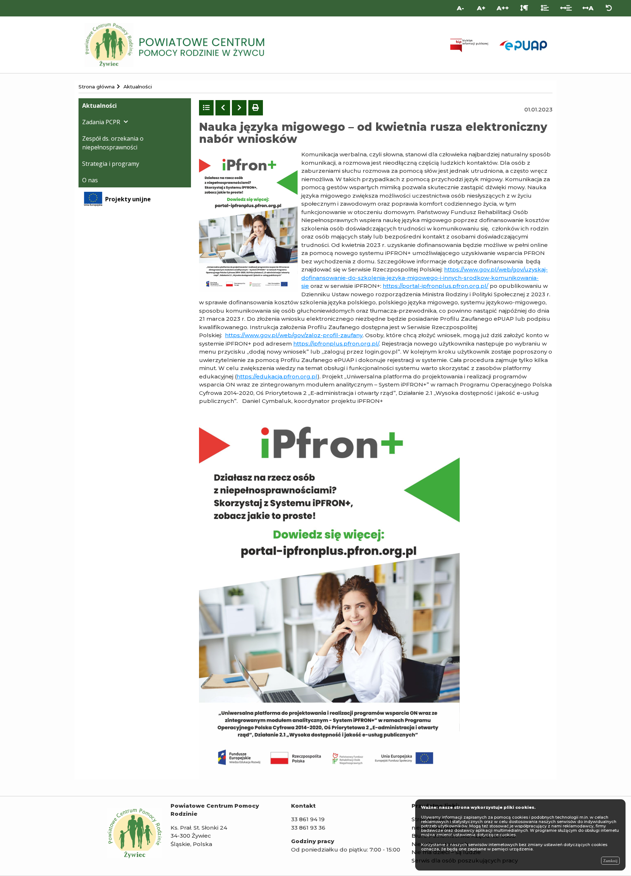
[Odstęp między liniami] (544, 8)
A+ (481, 8)
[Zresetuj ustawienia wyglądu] (609, 8)
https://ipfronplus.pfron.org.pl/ (336, 343)
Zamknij (610, 860)
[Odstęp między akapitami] (524, 8)
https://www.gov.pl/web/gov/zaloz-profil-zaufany (294, 335)
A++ (503, 8)
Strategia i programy (110, 164)
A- (460, 8)
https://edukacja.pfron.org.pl (277, 376)
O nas (90, 180)
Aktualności (99, 106)
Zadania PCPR (101, 122)
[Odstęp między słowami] (566, 8)
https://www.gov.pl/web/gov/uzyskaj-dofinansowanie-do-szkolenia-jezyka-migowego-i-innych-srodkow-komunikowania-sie (424, 277)
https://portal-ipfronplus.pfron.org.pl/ (435, 285)
